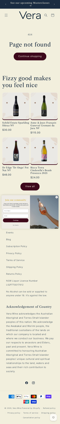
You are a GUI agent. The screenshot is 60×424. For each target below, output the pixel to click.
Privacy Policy (14, 253)
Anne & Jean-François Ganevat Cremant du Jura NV (43, 125)
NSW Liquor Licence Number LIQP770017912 (22, 282)
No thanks (16, 225)
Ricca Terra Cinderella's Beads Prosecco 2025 (41, 170)
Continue (15, 220)
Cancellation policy (31, 418)
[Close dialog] (56, 197)
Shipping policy (48, 413)
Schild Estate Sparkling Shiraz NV (15, 124)
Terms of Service (15, 260)
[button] (6, 15)
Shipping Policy (14, 267)
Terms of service (30, 413)
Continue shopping (30, 56)
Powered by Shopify (31, 408)
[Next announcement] (54, 4)
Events (10, 232)
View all (30, 186)
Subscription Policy (16, 246)
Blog (8, 239)
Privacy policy (14, 413)
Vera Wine (17, 408)
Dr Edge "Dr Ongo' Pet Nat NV (15, 169)
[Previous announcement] (5, 4)
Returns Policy (14, 274)
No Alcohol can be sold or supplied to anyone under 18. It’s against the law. (26, 293)
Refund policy (49, 408)
